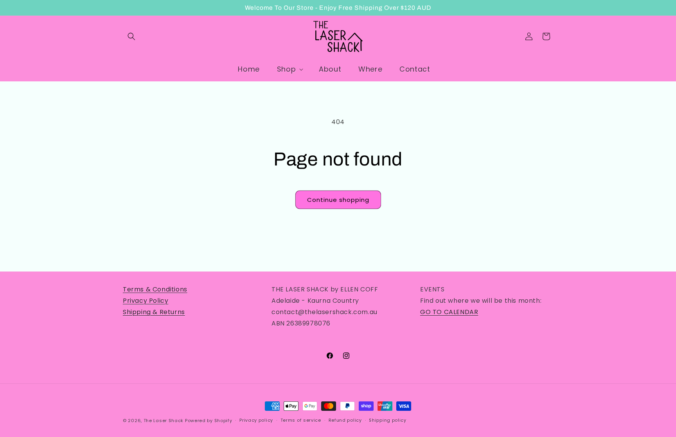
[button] (131, 36)
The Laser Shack (164, 420)
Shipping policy (387, 420)
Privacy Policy (145, 300)
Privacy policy (256, 420)
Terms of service (300, 420)
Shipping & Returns (154, 312)
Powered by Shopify (208, 420)
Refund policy (345, 420)
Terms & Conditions (155, 289)
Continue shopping (338, 200)
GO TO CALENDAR (449, 312)
